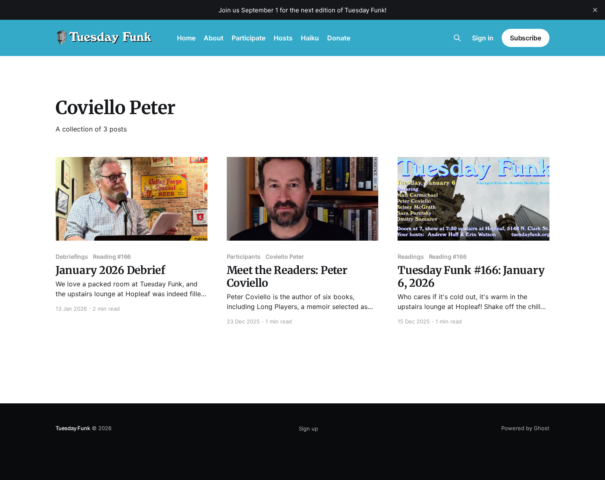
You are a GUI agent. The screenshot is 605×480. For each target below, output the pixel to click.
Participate (248, 38)
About (213, 38)
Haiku (310, 38)
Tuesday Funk (73, 428)
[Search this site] (457, 37)
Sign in (482, 38)
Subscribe (525, 38)
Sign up (308, 428)
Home (186, 38)
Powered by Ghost (525, 428)
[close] (595, 9)
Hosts (283, 38)
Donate (338, 38)
